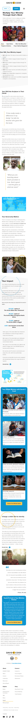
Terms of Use (11, 707)
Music (4, 698)
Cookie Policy (16, 707)
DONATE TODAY (6, 671)
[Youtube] (4, 717)
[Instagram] (7, 717)
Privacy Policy (5, 707)
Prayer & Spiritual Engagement (20, 46)
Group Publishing (18, 691)
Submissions (17, 678)
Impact (4, 700)
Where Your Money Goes (21, 44)
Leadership (5, 678)
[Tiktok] (10, 717)
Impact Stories (9, 44)
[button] (24, 8)
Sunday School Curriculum (6, 692)
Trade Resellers (18, 694)
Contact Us (17, 671)
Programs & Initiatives (6, 46)
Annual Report (6, 683)
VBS (4, 695)
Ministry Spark (6, 702)
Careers (4, 676)
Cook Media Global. (17, 663)
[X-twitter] (16, 717)
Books (4, 689)
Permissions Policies (19, 676)
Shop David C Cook (19, 689)
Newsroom (5, 681)
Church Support (18, 673)
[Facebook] (13, 717)
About (2, 44)
